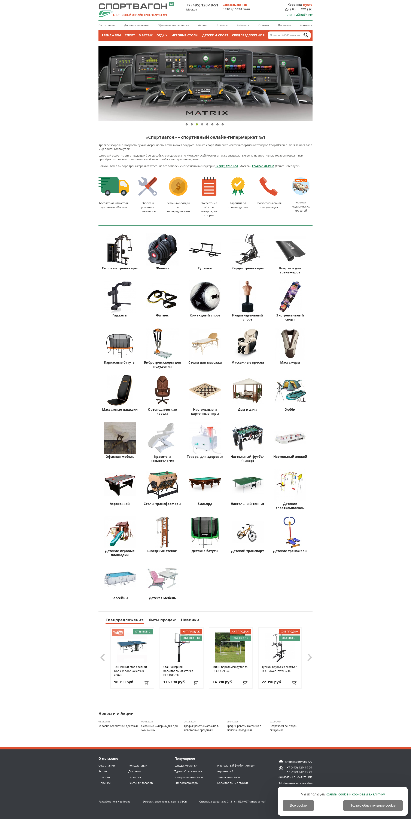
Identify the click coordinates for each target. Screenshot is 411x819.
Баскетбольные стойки (232, 783)
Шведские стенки (162, 551)
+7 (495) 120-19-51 (202, 5)
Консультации (137, 765)
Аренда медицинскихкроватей (301, 206)
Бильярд (205, 503)
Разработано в (114, 801)
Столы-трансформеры (162, 503)
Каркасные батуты (120, 362)
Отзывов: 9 (240, 638)
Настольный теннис (248, 503)
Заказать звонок (235, 5)
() (293, 9)
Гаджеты (119, 315)
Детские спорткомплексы (290, 505)
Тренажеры (111, 35)
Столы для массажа (205, 362)
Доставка (134, 771)
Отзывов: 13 (191, 638)
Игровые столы (184, 35)
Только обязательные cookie (373, 805)
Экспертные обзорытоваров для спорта (209, 209)
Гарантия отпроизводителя (238, 205)
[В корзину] (147, 683)
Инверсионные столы (188, 777)
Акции (202, 25)
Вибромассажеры (186, 783)
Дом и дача (247, 409)
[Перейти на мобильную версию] (171, 3)
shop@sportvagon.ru (299, 762)
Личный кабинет (300, 14)
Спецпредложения (248, 35)
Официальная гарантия (173, 25)
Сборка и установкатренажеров (147, 207)
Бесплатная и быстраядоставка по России (113, 205)
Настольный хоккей (290, 456)
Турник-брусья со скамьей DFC (279, 669)
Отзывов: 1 (142, 631)
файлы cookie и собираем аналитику (355, 794)
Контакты (306, 25)
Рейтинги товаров (140, 783)
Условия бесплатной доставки (118, 726)
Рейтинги (243, 25)
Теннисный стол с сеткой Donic (130, 671)
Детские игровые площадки (120, 553)
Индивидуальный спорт (247, 317)
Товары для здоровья (205, 456)
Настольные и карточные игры (205, 411)
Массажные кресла (247, 362)
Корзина (294, 4)
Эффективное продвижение (165, 801)
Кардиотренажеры (248, 268)
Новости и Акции (116, 714)
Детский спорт (215, 35)
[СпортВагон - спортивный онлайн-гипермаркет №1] (132, 10)
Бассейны (120, 598)
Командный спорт (205, 315)
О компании (106, 25)
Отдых (162, 35)
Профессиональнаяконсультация (268, 205)
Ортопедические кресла (162, 411)
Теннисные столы (228, 777)
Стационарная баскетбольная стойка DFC (178, 671)
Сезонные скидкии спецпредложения (178, 207)
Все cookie (298, 805)
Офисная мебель (120, 456)
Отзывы (263, 25)
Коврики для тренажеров (290, 270)
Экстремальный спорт (290, 317)
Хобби (290, 409)
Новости (104, 777)
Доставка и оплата (136, 25)
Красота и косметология (162, 458)
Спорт (130, 35)
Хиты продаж (162, 619)
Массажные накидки (120, 409)
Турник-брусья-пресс (188, 771)
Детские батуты (205, 551)
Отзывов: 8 (289, 638)
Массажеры (290, 362)
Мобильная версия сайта (296, 783)
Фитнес (162, 315)
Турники (205, 268)
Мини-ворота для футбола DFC (230, 669)
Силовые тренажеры (120, 268)
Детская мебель (162, 598)
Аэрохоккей (120, 503)
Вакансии (284, 25)
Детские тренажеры (290, 551)
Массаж (146, 35)
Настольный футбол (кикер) (248, 458)
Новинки (222, 25)
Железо (162, 268)
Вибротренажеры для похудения (162, 364)
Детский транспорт (247, 551)
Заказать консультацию (295, 777)
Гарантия (134, 777)
